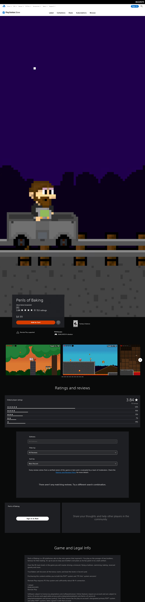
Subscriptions (81, 13)
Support (51, 6)
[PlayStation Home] (4, 6)
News (44, 6)
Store (8, 6)
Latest (51, 13)
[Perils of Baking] (33, 360)
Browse (92, 13)
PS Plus (27, 6)
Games (20, 6)
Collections (61, 13)
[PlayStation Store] (12, 12)
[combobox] (72, 441)
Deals (71, 13)
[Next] (140, 360)
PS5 (14, 6)
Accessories (36, 6)
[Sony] (140, 3)
